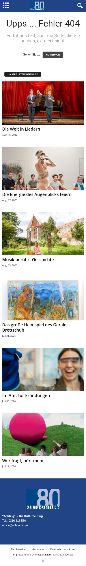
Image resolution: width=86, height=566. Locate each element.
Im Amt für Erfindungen (26, 395)
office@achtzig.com (15, 525)
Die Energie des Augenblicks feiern (37, 194)
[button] (79, 6)
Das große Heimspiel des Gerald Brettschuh (34, 327)
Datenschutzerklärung (62, 549)
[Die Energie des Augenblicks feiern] (43, 168)
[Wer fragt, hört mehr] (43, 434)
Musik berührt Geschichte (28, 259)
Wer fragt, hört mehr (23, 461)
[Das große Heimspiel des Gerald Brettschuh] (43, 298)
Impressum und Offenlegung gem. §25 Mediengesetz (43, 554)
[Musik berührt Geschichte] (43, 233)
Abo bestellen (18, 549)
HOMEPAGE (53, 54)
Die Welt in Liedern (21, 129)
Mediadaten (38, 549)
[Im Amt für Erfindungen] (43, 369)
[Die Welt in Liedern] (43, 103)
